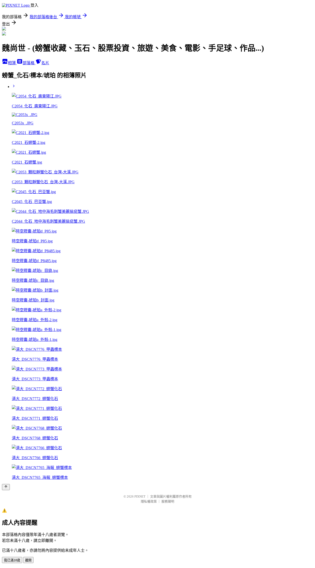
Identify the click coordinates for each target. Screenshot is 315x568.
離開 (28, 560)
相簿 (12, 63)
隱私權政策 (149, 501)
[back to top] (6, 487)
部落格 (29, 63)
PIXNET (139, 496)
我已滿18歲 (12, 560)
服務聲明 (167, 501)
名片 (45, 63)
